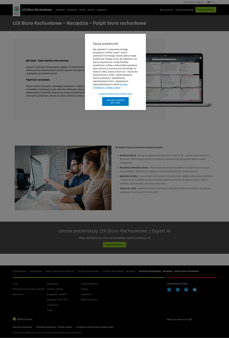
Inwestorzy (86, 294)
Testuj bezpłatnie (206, 9)
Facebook (169, 290)
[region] (115, 72)
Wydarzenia (18, 294)
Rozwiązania (35, 271)
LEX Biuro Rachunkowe (88, 271)
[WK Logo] (23, 318)
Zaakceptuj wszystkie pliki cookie (115, 101)
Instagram (178, 290)
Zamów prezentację (113, 245)
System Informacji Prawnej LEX (59, 271)
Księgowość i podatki (56, 294)
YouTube (195, 290)
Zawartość (60, 10)
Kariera (84, 289)
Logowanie (102, 10)
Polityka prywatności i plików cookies (54, 327)
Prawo (50, 310)
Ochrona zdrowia (55, 289)
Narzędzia (72, 10)
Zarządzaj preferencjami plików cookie (115, 94)
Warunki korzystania (22, 327)
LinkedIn (186, 290)
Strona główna (19, 271)
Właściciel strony (89, 299)
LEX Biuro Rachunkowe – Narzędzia (119, 271)
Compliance (52, 305)
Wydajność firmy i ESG (57, 299)
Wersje (82, 10)
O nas (15, 283)
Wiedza (90, 10)
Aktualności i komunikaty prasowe (29, 289)
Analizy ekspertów (89, 283)
